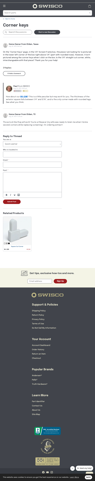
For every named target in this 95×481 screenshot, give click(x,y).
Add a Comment (15, 73)
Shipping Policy (39, 311)
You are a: (7, 139)
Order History (38, 350)
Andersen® (37, 376)
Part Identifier (38, 402)
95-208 (23, 97)
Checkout (36, 358)
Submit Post (11, 201)
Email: (5, 160)
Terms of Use (38, 324)
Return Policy (38, 315)
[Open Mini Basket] (90, 6)
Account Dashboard (41, 345)
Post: (5, 170)
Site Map (36, 414)
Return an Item (39, 354)
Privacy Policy (38, 319)
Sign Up (60, 281)
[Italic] (11, 195)
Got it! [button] (88, 477)
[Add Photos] (19, 195)
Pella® (34, 380)
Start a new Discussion (47, 32)
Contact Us (37, 406)
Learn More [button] (74, 477)
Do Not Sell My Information (44, 328)
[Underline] (15, 195)
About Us (36, 410)
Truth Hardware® (40, 384)
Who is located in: (10, 150)
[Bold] (6, 195)
